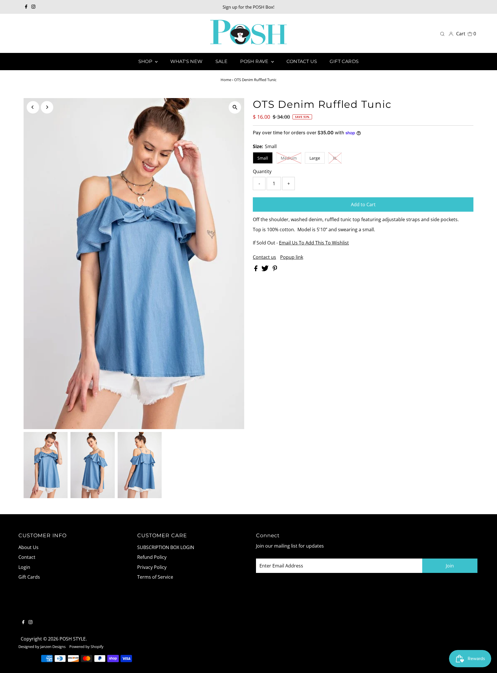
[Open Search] (442, 33)
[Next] (47, 107)
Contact (26, 557)
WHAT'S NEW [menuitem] (186, 61)
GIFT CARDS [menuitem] (344, 61)
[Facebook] (26, 7)
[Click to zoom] (234, 107)
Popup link (291, 257)
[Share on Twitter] (265, 269)
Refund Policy (152, 557)
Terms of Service (155, 577)
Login (24, 567)
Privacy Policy (152, 567)
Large (314, 158)
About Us (28, 547)
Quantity (262, 171)
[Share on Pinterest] (275, 269)
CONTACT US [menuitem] (301, 61)
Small (262, 158)
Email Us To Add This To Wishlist (314, 243)
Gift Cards (29, 577)
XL (335, 158)
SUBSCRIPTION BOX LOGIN (165, 547)
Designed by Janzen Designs (42, 646)
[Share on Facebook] (256, 269)
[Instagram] (33, 7)
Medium (289, 158)
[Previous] (32, 107)
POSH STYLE (73, 639)
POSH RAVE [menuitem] (255, 61)
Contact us (264, 257)
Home (226, 79)
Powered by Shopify (86, 646)
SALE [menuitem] (221, 61)
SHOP (146, 61)
